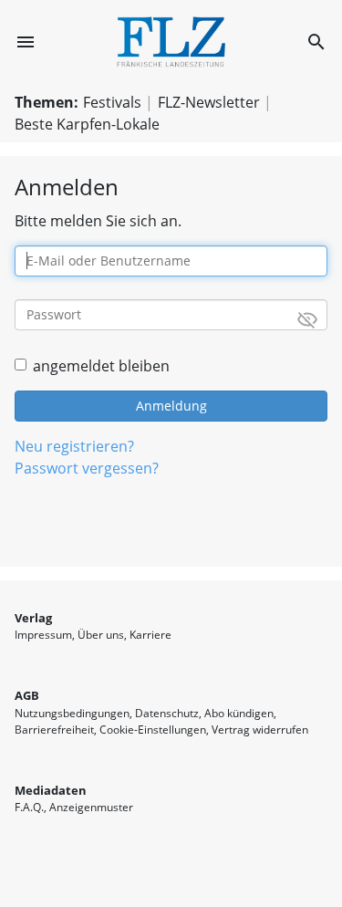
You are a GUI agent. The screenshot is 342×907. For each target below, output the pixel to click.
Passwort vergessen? (87, 468)
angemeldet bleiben (101, 366)
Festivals (112, 102)
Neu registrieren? (74, 446)
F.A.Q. (29, 807)
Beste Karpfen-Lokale (87, 124)
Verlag (33, 618)
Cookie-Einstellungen (152, 729)
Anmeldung (171, 405)
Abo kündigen (239, 713)
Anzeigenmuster (91, 807)
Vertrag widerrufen (260, 729)
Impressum (43, 634)
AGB (27, 695)
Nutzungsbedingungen (72, 713)
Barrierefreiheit (54, 729)
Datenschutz (167, 713)
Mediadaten (51, 790)
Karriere (150, 634)
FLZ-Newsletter (209, 102)
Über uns (101, 634)
